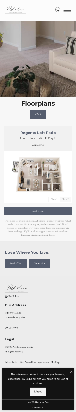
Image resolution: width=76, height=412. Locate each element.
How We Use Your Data (38, 402)
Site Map (55, 362)
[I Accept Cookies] (71, 372)
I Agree (38, 391)
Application (43, 362)
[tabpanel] (38, 174)
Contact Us (38, 407)
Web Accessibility (28, 362)
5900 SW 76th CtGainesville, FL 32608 (15, 315)
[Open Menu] (67, 10)
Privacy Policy (11, 362)
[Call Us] (57, 10)
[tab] (65, 199)
